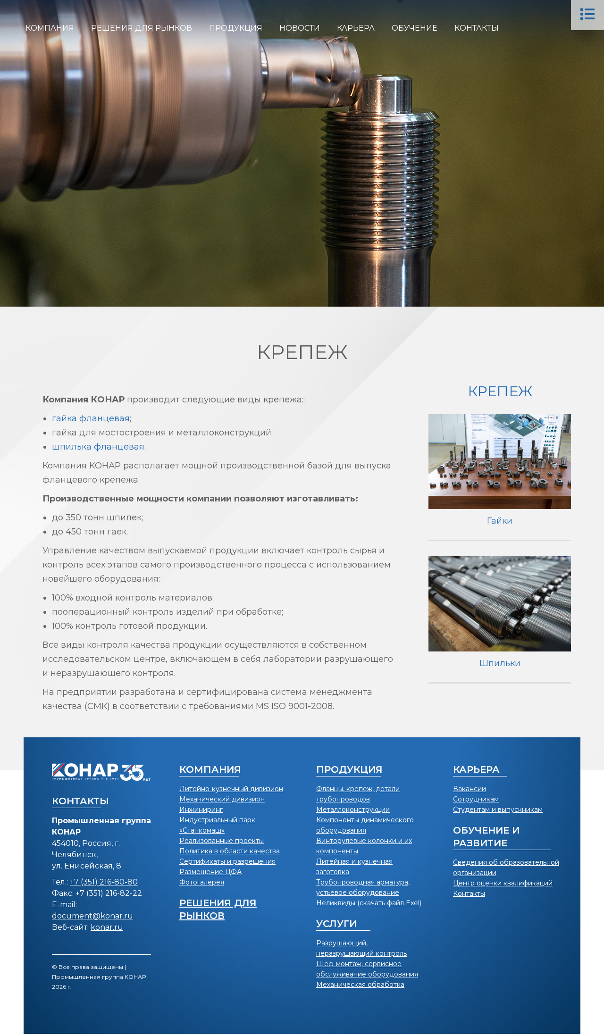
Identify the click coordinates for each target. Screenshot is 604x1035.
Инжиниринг (201, 809)
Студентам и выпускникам (498, 809)
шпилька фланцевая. (99, 447)
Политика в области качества (229, 851)
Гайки (499, 521)
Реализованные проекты (221, 840)
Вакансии (469, 789)
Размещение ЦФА (210, 872)
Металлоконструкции (353, 809)
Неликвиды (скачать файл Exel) (368, 903)
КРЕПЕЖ (500, 391)
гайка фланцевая (91, 418)
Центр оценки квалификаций (503, 883)
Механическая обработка (360, 984)
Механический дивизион (222, 799)
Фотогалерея (201, 882)
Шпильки (499, 663)
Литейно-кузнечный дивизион (231, 789)
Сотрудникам (476, 799)
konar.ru (107, 927)
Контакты (469, 893)
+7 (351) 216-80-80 (104, 881)
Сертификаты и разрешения (227, 861)
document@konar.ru (92, 915)
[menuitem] (50, 28)
